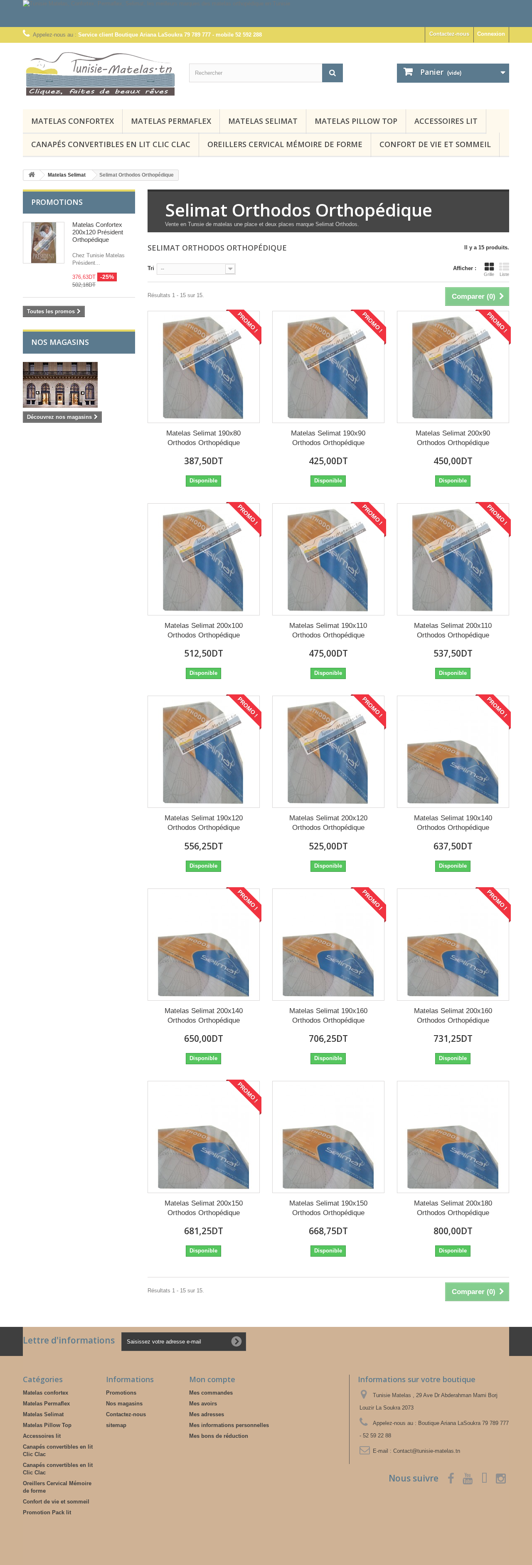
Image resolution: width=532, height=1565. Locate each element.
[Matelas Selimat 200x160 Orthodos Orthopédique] (453, 945)
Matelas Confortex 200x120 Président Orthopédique (97, 232)
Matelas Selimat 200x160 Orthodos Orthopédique (453, 1015)
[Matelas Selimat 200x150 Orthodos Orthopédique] (204, 1137)
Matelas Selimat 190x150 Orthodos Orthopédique (328, 1208)
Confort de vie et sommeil (435, 144)
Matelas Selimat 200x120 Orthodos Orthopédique (328, 823)
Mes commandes (211, 1393)
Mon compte (212, 1379)
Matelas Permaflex (171, 121)
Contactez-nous (449, 34)
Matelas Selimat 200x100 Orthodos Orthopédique (204, 630)
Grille (489, 274)
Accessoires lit (446, 121)
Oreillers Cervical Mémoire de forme (284, 144)
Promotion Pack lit (47, 1512)
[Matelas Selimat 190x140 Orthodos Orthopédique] (453, 752)
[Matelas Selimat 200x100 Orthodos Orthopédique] (204, 559)
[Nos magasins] (79, 385)
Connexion (491, 34)
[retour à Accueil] (31, 175)
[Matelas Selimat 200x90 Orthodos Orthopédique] (453, 367)
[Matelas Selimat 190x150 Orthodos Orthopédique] (328, 1137)
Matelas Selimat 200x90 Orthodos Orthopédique (453, 438)
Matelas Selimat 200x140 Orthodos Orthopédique (204, 1015)
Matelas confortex (72, 121)
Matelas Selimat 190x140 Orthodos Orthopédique (453, 823)
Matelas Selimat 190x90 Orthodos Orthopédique (328, 438)
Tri (151, 268)
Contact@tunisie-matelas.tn (426, 1451)
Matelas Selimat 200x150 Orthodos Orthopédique (204, 1208)
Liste (504, 274)
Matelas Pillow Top (356, 121)
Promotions (57, 202)
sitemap (116, 1425)
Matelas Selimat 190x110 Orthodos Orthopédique (328, 630)
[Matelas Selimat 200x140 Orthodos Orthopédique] (204, 945)
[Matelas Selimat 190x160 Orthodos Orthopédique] (328, 945)
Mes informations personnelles (229, 1425)
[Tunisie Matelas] (100, 74)
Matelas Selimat (263, 121)
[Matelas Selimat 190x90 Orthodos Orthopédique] (328, 367)
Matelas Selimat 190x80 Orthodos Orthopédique (203, 438)
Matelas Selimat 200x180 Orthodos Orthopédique (453, 1208)
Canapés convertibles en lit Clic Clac (110, 144)
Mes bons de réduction (218, 1436)
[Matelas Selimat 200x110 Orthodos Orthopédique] (453, 559)
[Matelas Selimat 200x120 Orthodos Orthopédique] (328, 752)
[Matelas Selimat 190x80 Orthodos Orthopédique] (204, 367)
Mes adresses (206, 1414)
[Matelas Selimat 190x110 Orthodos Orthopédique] (328, 559)
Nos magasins (60, 342)
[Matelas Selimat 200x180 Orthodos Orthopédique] (453, 1137)
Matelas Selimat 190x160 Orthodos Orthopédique (328, 1015)
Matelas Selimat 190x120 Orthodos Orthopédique (204, 823)
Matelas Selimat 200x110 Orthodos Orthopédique (453, 630)
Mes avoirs (203, 1403)
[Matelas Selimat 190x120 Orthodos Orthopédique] (204, 752)
